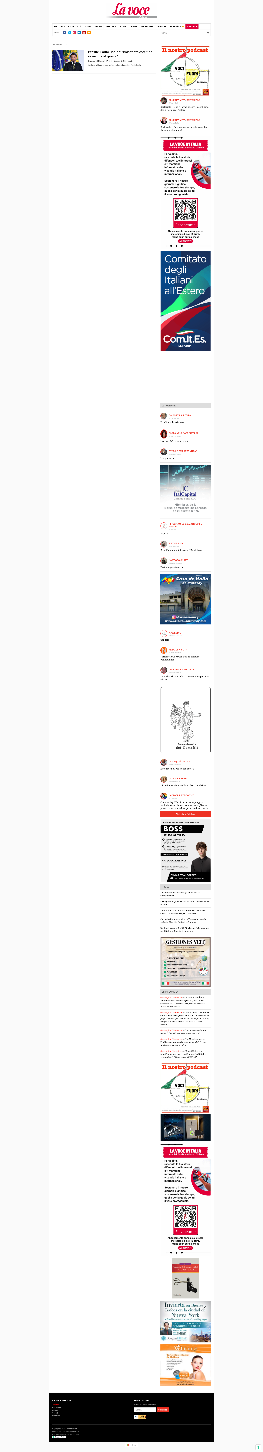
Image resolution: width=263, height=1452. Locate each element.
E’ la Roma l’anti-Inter (172, 422)
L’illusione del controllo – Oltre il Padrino (183, 785)
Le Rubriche (169, 405)
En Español (176, 26)
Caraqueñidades (179, 761)
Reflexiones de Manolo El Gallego (185, 525)
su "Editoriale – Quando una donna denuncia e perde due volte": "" (184, 1018)
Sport (134, 26)
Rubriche (161, 26)
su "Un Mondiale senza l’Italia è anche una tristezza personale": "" (183, 1042)
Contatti (55, 1413)
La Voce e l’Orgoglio (181, 795)
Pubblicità (56, 1415)
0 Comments (127, 61)
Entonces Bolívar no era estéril (177, 768)
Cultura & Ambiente (181, 669)
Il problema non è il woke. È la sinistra (181, 550)
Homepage (56, 1407)
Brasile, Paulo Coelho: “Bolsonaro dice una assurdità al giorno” (120, 54)
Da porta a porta (180, 415)
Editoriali (59, 26)
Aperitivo (175, 632)
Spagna (98, 26)
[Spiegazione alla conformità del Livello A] (140, 1416)
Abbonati (192, 26)
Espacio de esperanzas (183, 451)
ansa (118, 61)
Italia (88, 26)
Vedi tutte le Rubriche (185, 814)
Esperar (164, 533)
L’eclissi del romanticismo (174, 441)
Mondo (123, 26)
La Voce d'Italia (71, 1428)
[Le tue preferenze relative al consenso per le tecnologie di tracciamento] (258, 1447)
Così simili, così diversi (183, 433)
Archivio (55, 1410)
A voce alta (176, 543)
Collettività (75, 26)
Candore (164, 639)
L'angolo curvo (178, 560)
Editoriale (193, 100)
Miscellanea (147, 26)
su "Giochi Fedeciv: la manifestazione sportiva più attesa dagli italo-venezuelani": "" (183, 1054)
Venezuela (110, 26)
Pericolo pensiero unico (173, 567)
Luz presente (167, 458)
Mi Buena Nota (178, 649)
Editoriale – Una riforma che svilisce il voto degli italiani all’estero (184, 108)
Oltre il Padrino (179, 778)
